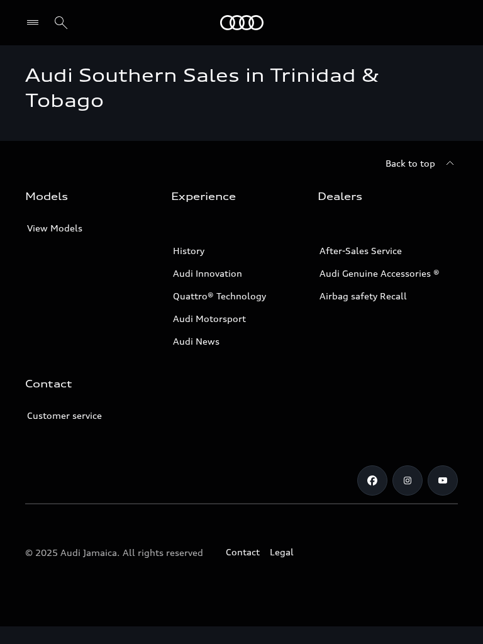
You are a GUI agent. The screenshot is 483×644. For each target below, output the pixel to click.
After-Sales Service (360, 250)
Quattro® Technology (219, 296)
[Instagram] (407, 480)
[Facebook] (372, 480)
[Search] (61, 23)
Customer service (64, 415)
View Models (54, 228)
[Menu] (35, 23)
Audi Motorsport (209, 318)
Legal (282, 552)
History (188, 250)
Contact (243, 552)
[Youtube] (443, 480)
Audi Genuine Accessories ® (379, 273)
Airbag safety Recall (363, 296)
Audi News (196, 341)
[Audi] (242, 22)
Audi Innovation (207, 273)
